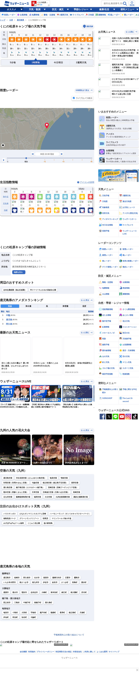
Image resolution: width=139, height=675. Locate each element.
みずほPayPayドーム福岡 (13, 523)
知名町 (24, 617)
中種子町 (26, 602)
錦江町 (64, 592)
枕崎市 (17, 578)
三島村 (17, 602)
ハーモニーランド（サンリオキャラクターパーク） (70, 514)
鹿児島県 (20, 20)
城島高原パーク (9, 518)
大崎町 (44, 592)
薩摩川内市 (56, 578)
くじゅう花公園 (34, 523)
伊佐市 (45, 582)
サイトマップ (114, 652)
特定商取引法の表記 (64, 652)
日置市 (67, 578)
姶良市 (54, 582)
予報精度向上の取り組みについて (69, 635)
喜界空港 (74, 483)
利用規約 (31, 652)
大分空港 (48, 497)
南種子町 (37, 602)
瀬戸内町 (43, 613)
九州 (11, 20)
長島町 (74, 582)
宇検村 (33, 613)
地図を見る (18, 272)
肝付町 (84, 592)
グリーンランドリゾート (29, 518)
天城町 (82, 613)
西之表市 (6, 602)
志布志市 (34, 592)
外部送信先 (77, 652)
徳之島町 (72, 613)
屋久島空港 (7, 487)
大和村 (24, 613)
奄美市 (6, 613)
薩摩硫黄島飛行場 (23, 497)
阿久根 (9, 324)
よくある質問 (102, 652)
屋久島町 (48, 602)
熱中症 (5, 197)
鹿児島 (9, 320)
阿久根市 (26, 578)
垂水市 (15, 592)
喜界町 (62, 613)
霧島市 (76, 578)
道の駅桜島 (48, 523)
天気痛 (5, 203)
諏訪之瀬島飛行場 (81, 497)
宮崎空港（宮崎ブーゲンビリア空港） (63, 487)
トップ (2, 20)
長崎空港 (76, 492)
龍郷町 (53, 613)
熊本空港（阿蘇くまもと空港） (15, 492)
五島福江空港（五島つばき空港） (56, 492)
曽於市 (24, 592)
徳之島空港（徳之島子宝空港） (55, 483)
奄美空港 (53, 478)
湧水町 (83, 582)
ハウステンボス (9, 514)
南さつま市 (24, 582)
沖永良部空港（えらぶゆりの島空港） (31, 478)
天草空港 (35, 492)
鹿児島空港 (7, 478)
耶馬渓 (45, 518)
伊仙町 (6, 617)
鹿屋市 (6, 592)
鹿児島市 (6, 578)
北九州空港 (7, 497)
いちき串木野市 (9, 582)
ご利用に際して (89, 652)
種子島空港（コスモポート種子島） (30, 487)
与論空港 (35, 483)
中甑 (8, 315)
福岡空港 (37, 497)
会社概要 (23, 652)
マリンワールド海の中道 (61, 518)
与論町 (33, 617)
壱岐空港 (64, 478)
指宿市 (46, 578)
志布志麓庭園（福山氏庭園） (14, 290)
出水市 (37, 578)
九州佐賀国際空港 (63, 497)
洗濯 (6, 210)
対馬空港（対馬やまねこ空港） (15, 483)
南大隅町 (74, 592)
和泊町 (15, 617)
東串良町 (54, 592)
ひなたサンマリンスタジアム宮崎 (33, 514)
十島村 (15, 613)
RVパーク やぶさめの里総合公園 (43, 290)
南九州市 (35, 582)
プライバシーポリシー (45, 652)
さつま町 (64, 582)
